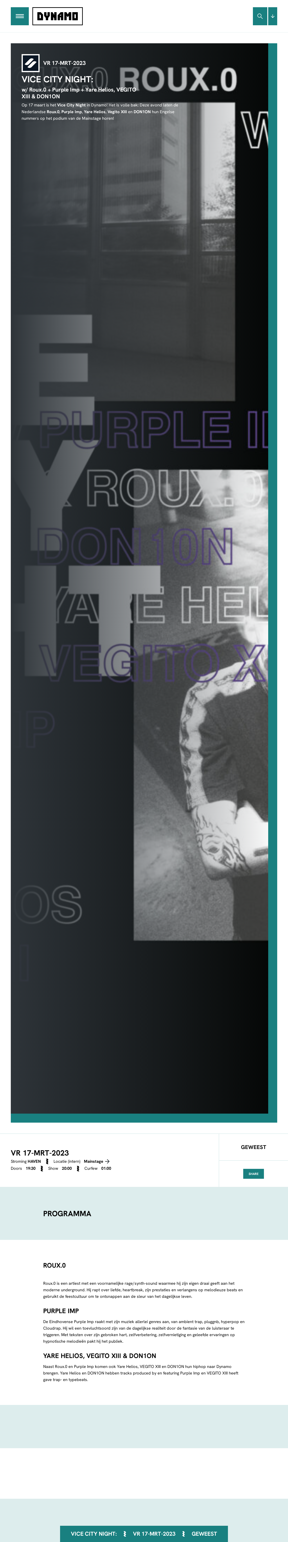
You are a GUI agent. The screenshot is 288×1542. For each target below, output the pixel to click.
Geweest (204, 1534)
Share (254, 1174)
